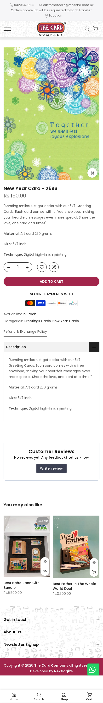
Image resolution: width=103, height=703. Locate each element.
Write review (51, 468)
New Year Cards (65, 321)
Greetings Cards (37, 321)
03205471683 (24, 5)
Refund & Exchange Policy (25, 331)
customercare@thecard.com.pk (68, 5)
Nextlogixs (63, 671)
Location (55, 15)
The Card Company (51, 665)
